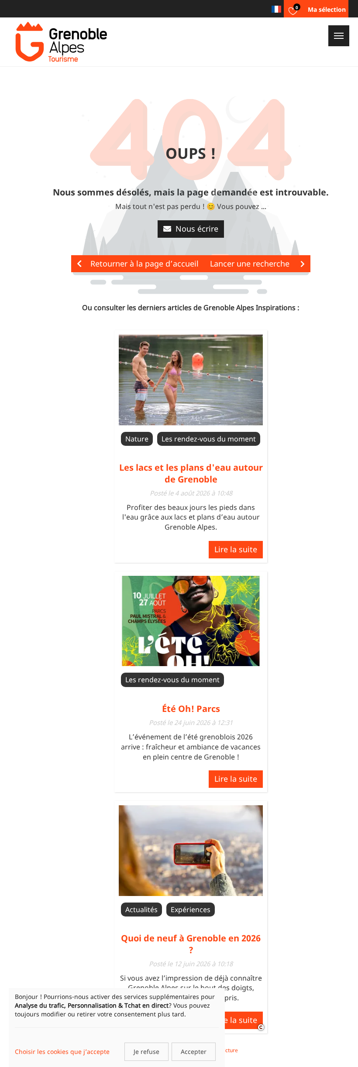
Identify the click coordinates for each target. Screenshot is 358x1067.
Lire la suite (235, 549)
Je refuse (146, 1051)
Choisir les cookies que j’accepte (62, 1051)
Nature (136, 439)
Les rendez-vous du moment (209, 439)
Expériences (190, 909)
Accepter (194, 1051)
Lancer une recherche (251, 263)
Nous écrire (197, 228)
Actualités (141, 909)
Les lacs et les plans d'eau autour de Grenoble (191, 473)
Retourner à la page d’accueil (144, 263)
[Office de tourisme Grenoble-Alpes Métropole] (61, 42)
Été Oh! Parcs (191, 709)
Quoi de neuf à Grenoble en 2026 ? (191, 943)
